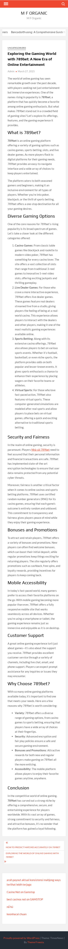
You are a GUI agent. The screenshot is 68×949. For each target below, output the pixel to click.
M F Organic (34, 13)
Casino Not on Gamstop (21, 892)
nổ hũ (10, 906)
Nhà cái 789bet (40, 449)
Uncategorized (17, 47)
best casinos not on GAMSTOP (25, 899)
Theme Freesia (35, 942)
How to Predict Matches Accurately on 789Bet (33, 847)
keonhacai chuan (16, 914)
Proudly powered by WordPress (21, 937)
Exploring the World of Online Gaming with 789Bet (32, 855)
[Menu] (5, 3)
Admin (11, 71)
